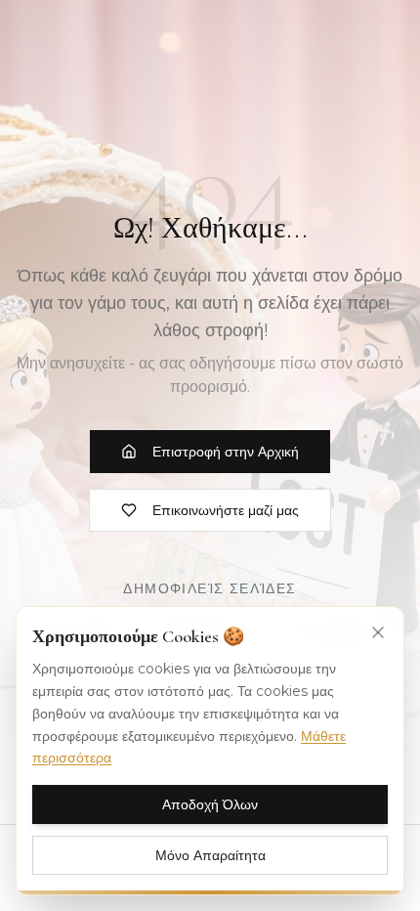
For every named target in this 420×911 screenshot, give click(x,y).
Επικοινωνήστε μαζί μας (225, 510)
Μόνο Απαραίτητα (210, 855)
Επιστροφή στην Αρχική (225, 451)
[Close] (378, 632)
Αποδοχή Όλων (210, 804)
